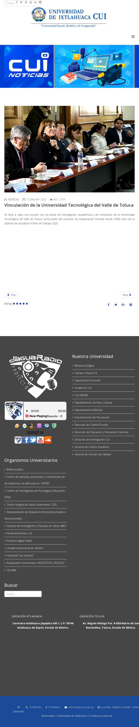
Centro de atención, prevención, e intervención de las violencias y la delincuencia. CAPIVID (34, 480)
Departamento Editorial (88, 410)
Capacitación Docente (87, 380)
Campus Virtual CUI (86, 373)
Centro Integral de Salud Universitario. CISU (32, 504)
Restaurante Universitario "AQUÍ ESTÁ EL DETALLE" (36, 563)
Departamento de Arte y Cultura (93, 402)
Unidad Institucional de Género (25, 548)
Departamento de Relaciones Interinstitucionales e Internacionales (35, 515)
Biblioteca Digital (84, 365)
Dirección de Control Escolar (91, 424)
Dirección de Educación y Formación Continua (101, 432)
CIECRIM (11, 570)
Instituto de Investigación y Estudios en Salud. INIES (36, 526)
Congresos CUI (83, 387)
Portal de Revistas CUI (19, 533)
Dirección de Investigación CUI (92, 439)
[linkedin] (35, 2)
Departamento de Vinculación (92, 417)
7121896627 (54, 707)
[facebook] (17, 2)
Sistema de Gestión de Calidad (93, 454)
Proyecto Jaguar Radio (19, 540)
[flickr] (40, 2)
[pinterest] (26, 2)
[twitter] (21, 2)
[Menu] (133, 36)
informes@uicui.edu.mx (81, 707)
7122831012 (35, 707)
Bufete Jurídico (15, 469)
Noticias (13, 199)
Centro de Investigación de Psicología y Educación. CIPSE (34, 494)
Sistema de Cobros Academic (92, 447)
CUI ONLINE (81, 395)
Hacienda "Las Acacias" (20, 555)
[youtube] (31, 2)
